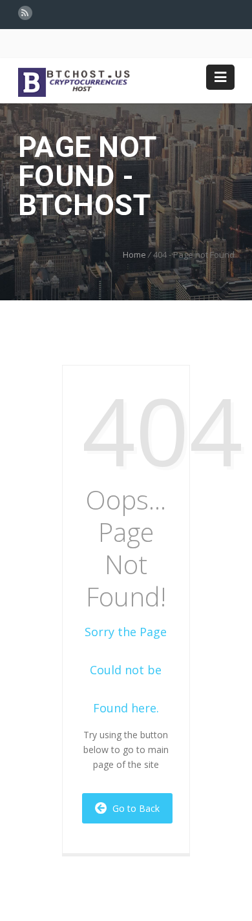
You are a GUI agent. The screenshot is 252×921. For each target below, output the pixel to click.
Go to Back (133, 808)
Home (134, 254)
